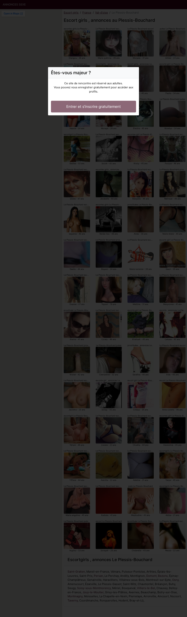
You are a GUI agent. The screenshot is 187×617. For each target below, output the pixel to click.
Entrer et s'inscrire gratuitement (93, 106)
